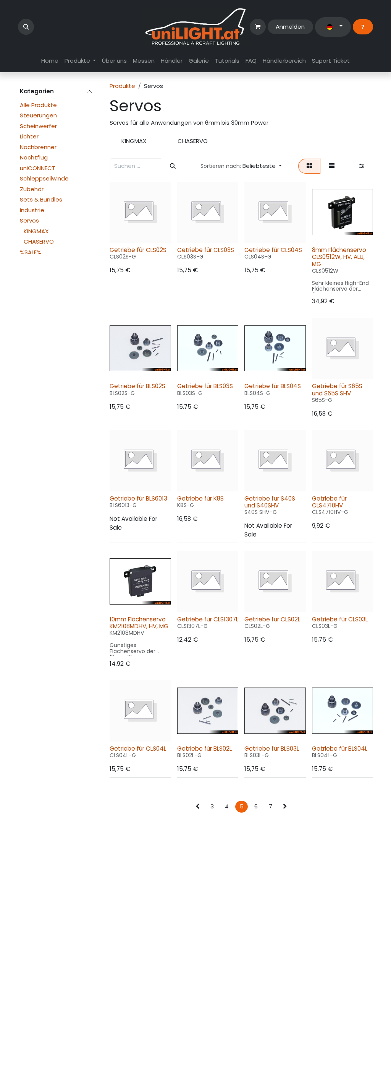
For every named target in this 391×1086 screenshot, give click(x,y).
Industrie (32, 210)
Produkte (122, 86)
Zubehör (32, 189)
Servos (29, 220)
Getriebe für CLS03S (205, 250)
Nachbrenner (38, 147)
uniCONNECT (37, 168)
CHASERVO (39, 241)
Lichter (29, 136)
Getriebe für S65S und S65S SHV (337, 389)
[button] (26, 27)
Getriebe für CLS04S (273, 250)
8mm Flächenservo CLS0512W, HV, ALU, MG (339, 257)
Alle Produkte (38, 105)
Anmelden (290, 27)
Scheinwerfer (38, 126)
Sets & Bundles (41, 199)
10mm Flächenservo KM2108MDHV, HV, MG (139, 622)
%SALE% (30, 252)
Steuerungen (38, 115)
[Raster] (309, 166)
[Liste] (331, 166)
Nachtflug (34, 157)
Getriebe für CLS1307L (207, 619)
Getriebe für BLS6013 (138, 498)
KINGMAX (36, 231)
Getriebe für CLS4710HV (329, 501)
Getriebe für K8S (200, 498)
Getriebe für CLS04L (138, 749)
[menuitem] (49, 61)
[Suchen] (172, 166)
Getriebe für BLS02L (204, 749)
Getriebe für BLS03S (205, 386)
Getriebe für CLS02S (138, 250)
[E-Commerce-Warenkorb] (258, 27)
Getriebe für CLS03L (340, 619)
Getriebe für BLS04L (339, 749)
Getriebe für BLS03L (271, 749)
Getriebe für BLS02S (137, 386)
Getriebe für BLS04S (272, 386)
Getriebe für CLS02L (272, 619)
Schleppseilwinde (44, 178)
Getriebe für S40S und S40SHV (269, 501)
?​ (362, 27)
